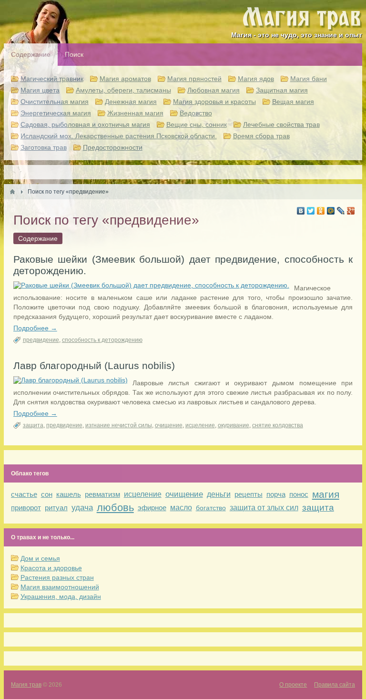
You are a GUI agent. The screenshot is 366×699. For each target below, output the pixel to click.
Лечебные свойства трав (281, 124)
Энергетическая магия (55, 113)
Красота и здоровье (51, 568)
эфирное (152, 508)
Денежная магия (131, 101)
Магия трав (26, 684)
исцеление (200, 425)
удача (82, 507)
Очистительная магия (54, 101)
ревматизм (102, 494)
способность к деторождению (102, 340)
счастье (24, 494)
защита (33, 425)
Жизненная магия (135, 113)
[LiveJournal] (341, 211)
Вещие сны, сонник (196, 124)
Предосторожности (112, 147)
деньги (219, 494)
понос (298, 494)
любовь (115, 508)
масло (181, 508)
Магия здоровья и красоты (214, 101)
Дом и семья (40, 558)
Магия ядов (256, 78)
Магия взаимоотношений (59, 587)
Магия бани (308, 78)
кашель (68, 494)
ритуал (56, 508)
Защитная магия (282, 90)
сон (46, 494)
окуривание (233, 425)
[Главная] (12, 191)
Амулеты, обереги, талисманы (123, 90)
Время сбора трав (261, 136)
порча (275, 494)
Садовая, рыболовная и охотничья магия (85, 124)
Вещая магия (293, 101)
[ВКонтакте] (301, 211)
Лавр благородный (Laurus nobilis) (94, 365)
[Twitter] (311, 211)
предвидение (41, 340)
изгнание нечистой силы (118, 425)
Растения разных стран (57, 577)
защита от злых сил (264, 508)
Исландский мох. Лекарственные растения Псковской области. (118, 136)
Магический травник (51, 78)
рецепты (248, 494)
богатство (211, 508)
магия (325, 494)
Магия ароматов (125, 78)
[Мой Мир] (331, 211)
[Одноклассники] (321, 211)
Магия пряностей (194, 78)
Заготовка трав (43, 147)
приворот (26, 508)
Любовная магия (213, 90)
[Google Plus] (351, 211)
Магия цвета (40, 90)
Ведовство (196, 113)
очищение (169, 425)
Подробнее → (35, 328)
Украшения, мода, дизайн (60, 596)
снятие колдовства (277, 425)
